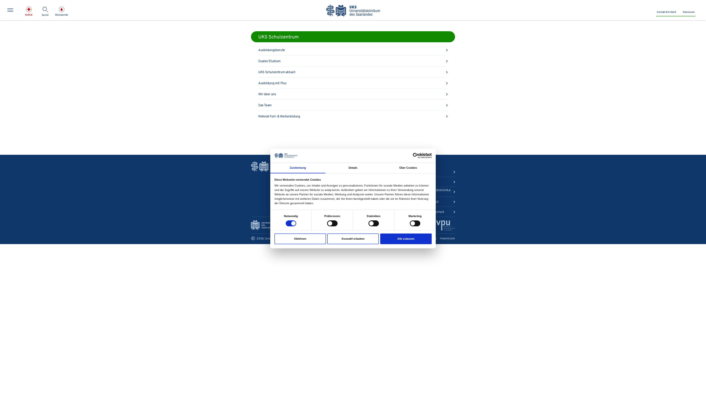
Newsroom (689, 12)
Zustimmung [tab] (298, 167)
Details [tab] (353, 167)
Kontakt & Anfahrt (666, 12)
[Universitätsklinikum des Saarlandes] (353, 11)
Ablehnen (300, 238)
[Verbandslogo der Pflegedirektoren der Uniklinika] (445, 225)
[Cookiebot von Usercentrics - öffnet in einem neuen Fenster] (416, 155)
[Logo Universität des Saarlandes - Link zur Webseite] (263, 225)
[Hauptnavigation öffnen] (10, 10)
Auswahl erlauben (353, 238)
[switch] (332, 223)
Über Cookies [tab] (408, 167)
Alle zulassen (405, 238)
